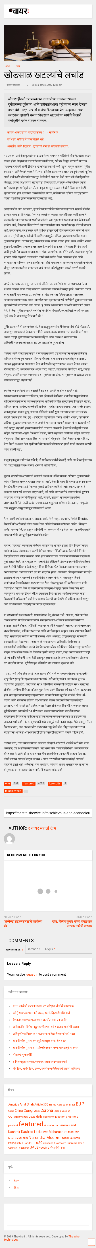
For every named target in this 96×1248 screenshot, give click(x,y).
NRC (65, 1138)
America (13, 1104)
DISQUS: (50, 949)
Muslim (23, 1138)
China (19, 1110)
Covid (32, 1116)
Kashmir (27, 1132)
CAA (11, 1110)
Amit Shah (27, 1104)
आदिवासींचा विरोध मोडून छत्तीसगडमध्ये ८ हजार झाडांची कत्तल (46, 1027)
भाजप (62, 1147)
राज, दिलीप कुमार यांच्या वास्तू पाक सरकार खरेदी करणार (72, 924)
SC (40, 1143)
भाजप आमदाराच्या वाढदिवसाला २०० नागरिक (32, 132)
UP (32, 1147)
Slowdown (60, 1143)
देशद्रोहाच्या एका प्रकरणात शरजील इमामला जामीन (40, 1020)
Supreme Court (75, 1143)
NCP (58, 1138)
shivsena (48, 1143)
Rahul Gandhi (24, 1143)
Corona (46, 1110)
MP (77, 1132)
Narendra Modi (42, 1137)
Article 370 (41, 1104)
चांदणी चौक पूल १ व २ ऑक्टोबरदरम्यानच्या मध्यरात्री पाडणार (45, 1047)
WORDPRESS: (14, 949)
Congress (31, 1110)
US (37, 1147)
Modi (71, 1132)
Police (12, 1143)
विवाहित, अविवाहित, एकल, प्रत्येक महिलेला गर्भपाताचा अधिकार (46, 1068)
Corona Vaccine (62, 1111)
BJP (80, 1104)
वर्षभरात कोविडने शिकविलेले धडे (25, 139)
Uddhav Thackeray (18, 1147)
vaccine (44, 1147)
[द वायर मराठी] (16, 14)
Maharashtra (58, 1132)
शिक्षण (16, 1180)
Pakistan (74, 1138)
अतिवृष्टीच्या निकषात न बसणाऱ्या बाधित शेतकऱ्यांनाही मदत (44, 1034)
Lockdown (41, 1132)
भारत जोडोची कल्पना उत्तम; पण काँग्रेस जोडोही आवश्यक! (43, 1006)
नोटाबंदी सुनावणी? (22, 1054)
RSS (35, 1143)
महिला (16, 1187)
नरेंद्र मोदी (54, 1147)
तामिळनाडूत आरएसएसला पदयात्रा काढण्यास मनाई (40, 1061)
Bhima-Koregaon (59, 1104)
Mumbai (13, 1138)
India (55, 1125)
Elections (61, 1116)
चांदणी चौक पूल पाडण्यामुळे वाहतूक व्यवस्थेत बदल (39, 1040)
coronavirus (18, 1116)
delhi (39, 1116)
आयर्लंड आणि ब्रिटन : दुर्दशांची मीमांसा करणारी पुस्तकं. (38, 146)
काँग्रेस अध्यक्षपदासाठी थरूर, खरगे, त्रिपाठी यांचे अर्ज (41, 1013)
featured (31, 1124)
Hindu (47, 1125)
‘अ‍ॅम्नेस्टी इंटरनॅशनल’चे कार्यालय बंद (23, 924)
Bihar (72, 1104)
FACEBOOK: (34, 949)
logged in (32, 974)
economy (48, 1116)
